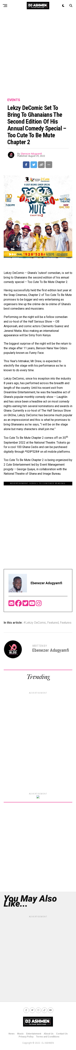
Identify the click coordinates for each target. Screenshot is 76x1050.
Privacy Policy (26, 1036)
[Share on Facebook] (26, 164)
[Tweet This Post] (33, 164)
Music (20, 1033)
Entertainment (33, 1033)
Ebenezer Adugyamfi (31, 153)
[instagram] (39, 604)
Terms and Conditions (47, 1036)
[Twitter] (26, 604)
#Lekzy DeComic (34, 622)
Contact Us (62, 1033)
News (11, 1033)
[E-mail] (11, 604)
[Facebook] (19, 604)
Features (65, 622)
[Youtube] (32, 604)
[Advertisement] (38, 55)
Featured (53, 622)
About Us (48, 1033)
